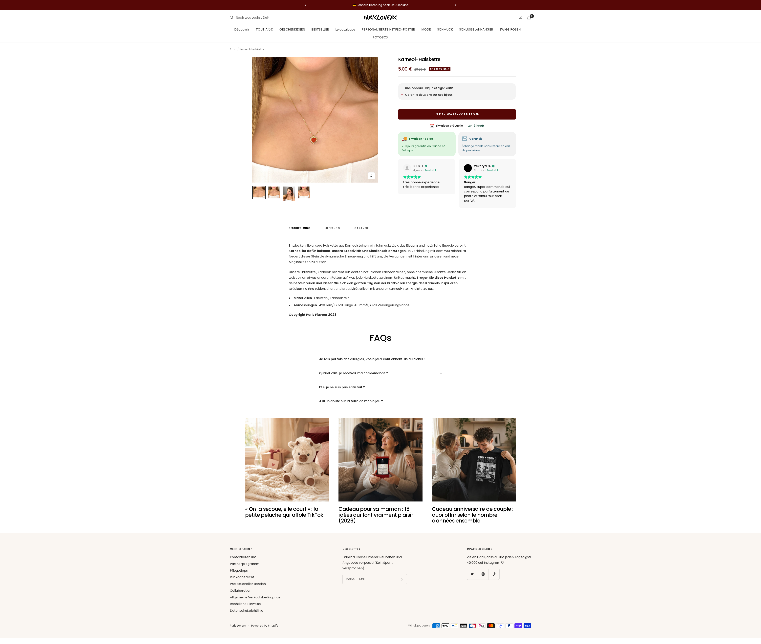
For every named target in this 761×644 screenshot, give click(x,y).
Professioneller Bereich (248, 588)
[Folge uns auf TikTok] (494, 578)
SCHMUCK (445, 29)
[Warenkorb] (529, 17)
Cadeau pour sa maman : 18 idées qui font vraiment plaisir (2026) (375, 519)
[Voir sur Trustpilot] (407, 168)
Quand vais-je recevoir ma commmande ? (353, 377)
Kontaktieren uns (243, 561)
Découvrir (242, 29)
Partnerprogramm (244, 568)
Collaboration (240, 595)
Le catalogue (345, 29)
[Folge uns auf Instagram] (483, 578)
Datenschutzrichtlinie (246, 615)
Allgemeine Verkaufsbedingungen (256, 602)
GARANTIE (361, 232)
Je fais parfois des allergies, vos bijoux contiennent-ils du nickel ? (372, 363)
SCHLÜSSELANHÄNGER (476, 29)
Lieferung (332, 232)
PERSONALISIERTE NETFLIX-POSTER (388, 29)
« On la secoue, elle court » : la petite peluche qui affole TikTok (284, 516)
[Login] (520, 17)
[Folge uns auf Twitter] (472, 578)
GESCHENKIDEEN (292, 29)
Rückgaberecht (242, 581)
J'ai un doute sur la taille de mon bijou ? (351, 405)
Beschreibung (300, 232)
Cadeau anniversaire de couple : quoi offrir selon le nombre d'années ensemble (472, 519)
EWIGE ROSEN (510, 29)
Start (233, 49)
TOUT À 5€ (264, 29)
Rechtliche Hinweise (245, 608)
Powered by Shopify (264, 630)
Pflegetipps (239, 575)
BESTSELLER (320, 29)
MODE (426, 29)
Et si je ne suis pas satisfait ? (342, 391)
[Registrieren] (401, 583)
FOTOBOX (380, 37)
